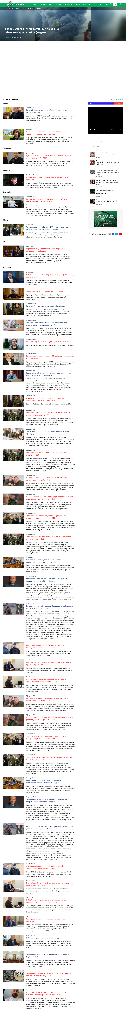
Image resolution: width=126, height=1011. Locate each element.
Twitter (116, 234)
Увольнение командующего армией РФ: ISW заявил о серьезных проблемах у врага (48, 974)
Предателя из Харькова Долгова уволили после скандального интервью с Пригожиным (46, 993)
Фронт (51, 4)
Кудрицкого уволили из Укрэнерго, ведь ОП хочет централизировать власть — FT (47, 200)
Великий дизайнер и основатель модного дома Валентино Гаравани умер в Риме (107, 162)
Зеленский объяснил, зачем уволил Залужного (45, 306)
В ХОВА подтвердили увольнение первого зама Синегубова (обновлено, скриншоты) (46, 680)
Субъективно (105, 142)
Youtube (120, 234)
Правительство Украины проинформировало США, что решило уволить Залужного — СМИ (49, 498)
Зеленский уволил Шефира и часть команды (45, 291)
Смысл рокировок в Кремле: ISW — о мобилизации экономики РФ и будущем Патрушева (47, 228)
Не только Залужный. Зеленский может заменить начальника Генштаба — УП (47, 479)
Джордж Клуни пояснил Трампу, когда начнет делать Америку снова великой (107, 182)
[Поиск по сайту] (110, 4)
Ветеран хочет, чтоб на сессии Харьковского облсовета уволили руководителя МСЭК (49, 607)
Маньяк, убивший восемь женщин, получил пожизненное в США (107, 154)
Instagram (109, 234)
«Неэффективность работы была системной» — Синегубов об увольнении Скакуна (46, 646)
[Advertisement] (63, 53)
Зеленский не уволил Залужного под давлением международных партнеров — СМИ (46, 517)
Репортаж (43, 4)
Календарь (68, 4)
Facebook (113, 234)
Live (99, 4)
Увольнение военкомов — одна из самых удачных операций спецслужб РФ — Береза (47, 580)
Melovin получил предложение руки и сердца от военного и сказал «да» (107, 201)
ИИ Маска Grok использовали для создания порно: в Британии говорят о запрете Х (107, 172)
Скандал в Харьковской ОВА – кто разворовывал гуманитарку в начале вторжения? (46, 324)
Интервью (59, 4)
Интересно (95, 142)
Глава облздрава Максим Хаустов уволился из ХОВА (47, 341)
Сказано (77, 4)
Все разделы (86, 4)
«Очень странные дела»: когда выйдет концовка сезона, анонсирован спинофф (105, 192)
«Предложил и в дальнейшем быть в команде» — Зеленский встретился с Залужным (47, 399)
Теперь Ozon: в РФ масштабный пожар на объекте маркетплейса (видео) (32, 30)
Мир (7, 37)
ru (107, 4)
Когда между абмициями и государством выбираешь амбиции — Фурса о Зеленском (48, 374)
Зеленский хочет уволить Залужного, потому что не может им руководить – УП (48, 413)
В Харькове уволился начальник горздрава (44, 938)
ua (103, 4)
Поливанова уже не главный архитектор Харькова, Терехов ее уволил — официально (47, 133)
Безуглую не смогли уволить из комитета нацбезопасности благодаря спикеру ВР (43, 561)
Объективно (33, 4)
